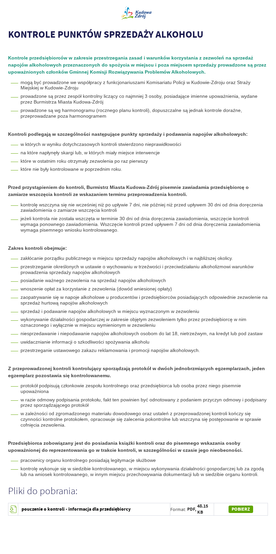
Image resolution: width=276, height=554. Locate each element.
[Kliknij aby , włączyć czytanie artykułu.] (11, 48)
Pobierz (241, 509)
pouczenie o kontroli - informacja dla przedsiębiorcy (76, 509)
